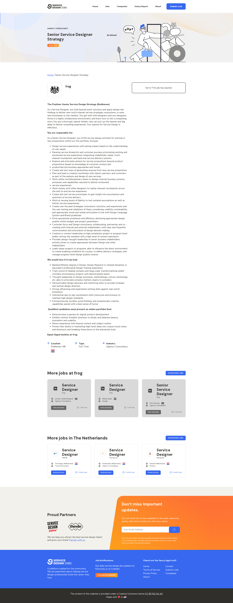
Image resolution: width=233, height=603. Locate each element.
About (158, 6)
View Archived (59, 408)
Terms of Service (151, 569)
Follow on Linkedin (107, 575)
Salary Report (141, 6)
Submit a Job (176, 6)
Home (95, 6)
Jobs (107, 6)
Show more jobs (177, 373)
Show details (59, 472)
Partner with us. (77, 540)
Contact (169, 566)
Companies (122, 6)
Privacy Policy (150, 573)
